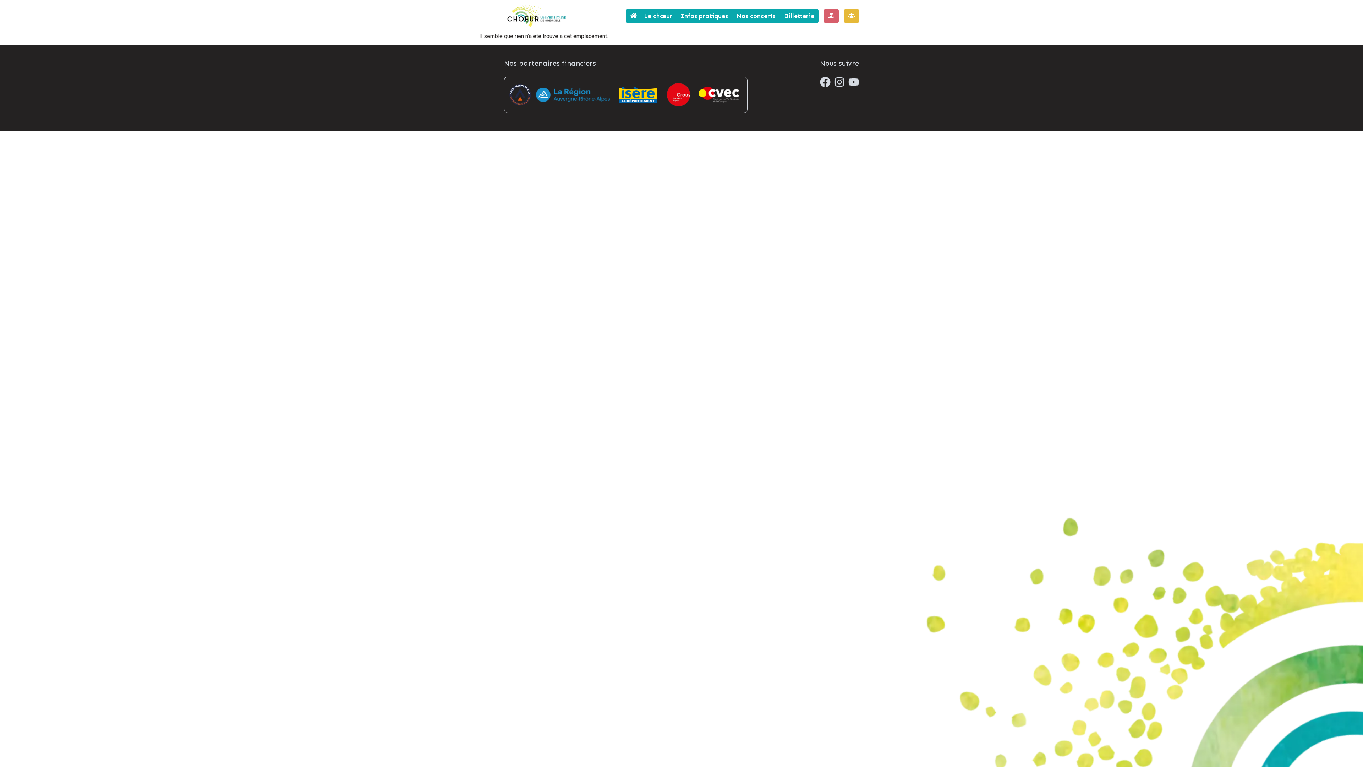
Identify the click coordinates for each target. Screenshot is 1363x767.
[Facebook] (825, 82)
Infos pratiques (704, 16)
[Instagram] (839, 82)
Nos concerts (756, 16)
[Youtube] (853, 82)
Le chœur (658, 16)
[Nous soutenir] (831, 16)
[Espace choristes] (851, 16)
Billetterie (799, 16)
